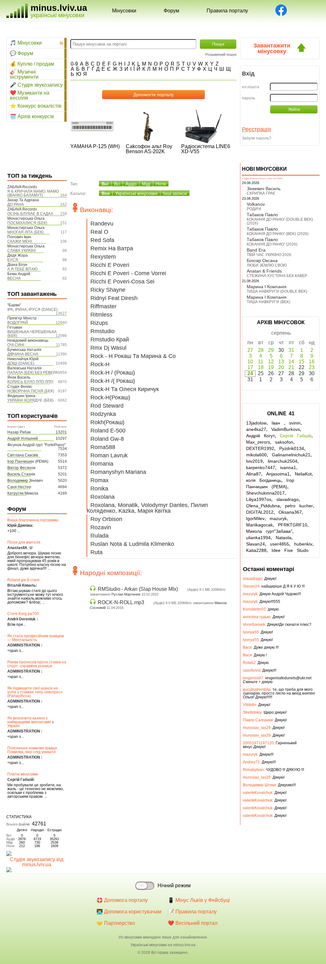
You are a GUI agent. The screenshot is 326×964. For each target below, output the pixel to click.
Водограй (17, 322)
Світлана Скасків (22, 455)
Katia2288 (256, 550)
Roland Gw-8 (107, 439)
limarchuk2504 (282, 461)
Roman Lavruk (109, 455)
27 (250, 350)
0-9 (74, 64)
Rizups (99, 323)
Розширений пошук (221, 54)
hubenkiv (303, 543)
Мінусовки (124, 10)
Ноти (161, 183)
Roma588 (102, 447)
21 (291, 367)
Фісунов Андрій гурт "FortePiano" (36, 445)
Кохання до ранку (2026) (272, 244)
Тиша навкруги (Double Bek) (277, 291)
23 (312, 367)
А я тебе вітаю (22, 269)
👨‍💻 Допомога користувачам (128, 911)
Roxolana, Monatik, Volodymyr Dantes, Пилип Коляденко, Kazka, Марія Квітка (147, 508)
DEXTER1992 (260, 448)
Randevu (101, 223)
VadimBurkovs (285, 429)
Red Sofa (102, 240)
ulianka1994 (258, 537)
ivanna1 (288, 467)
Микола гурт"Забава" (269, 531)
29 (271, 350)
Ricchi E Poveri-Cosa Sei (122, 281)
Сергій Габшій (295, 435)
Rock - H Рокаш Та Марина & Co (133, 356)
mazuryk (278, 518)
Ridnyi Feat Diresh (114, 298)
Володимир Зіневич (25, 480)
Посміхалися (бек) (27, 223)
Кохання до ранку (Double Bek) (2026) (280, 221)
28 (261, 350)
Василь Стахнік (21, 474)
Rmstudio (102, 331)
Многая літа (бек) (25, 232)
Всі (105, 183)
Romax (99, 480)
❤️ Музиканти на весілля (29, 95)
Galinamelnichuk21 (291, 454)
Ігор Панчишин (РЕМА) (27, 461)
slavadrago (287, 499)
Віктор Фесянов (21, 468)
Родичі (254, 209)
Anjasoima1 (278, 473)
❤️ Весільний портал (192, 923)
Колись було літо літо (30, 382)
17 (250, 367)
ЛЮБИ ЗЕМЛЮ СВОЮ (267, 265)
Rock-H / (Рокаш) (112, 372)
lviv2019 (254, 461)
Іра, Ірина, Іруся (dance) (32, 309)
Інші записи (175, 193)
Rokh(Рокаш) (107, 422)
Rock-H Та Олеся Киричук (124, 389)
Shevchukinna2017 (265, 493)
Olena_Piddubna (263, 505)
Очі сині (15, 345)
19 (271, 367)
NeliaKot (303, 473)
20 (281, 367)
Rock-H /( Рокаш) (112, 381)
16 (312, 361)
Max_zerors (258, 442)
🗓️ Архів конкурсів (32, 116)
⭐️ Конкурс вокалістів (35, 106)
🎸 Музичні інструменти (24, 74)
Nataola (283, 537)
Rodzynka (103, 414)
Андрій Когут (260, 435)
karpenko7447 (260, 467)
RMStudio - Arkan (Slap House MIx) (138, 589)
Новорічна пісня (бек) (30, 391)
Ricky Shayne (107, 290)
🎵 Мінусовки (26, 43)
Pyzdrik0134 (291, 448)
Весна (14, 278)
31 (291, 350)
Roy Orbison (106, 519)
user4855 (279, 543)
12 (271, 361)
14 (291, 361)
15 (301, 361)
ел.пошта (250, 87)
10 (250, 361)
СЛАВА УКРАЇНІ (21, 250)
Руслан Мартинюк (125, 594)
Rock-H (100, 364)
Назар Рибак (19, 432)
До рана (15, 204)
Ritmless (101, 314)
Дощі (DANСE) (20, 363)
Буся (12, 260)
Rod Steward (107, 406)
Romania (101, 464)
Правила (227, 10)
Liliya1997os (258, 499)
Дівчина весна (22, 354)
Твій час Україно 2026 (269, 255)
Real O (99, 232)
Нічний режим (174, 885)
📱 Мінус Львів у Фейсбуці (199, 900)
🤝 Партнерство (115, 923)
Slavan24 (255, 543)
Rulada (99, 535)
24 (250, 373)
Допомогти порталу (153, 94)
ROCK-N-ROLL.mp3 (121, 602)
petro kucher (299, 505)
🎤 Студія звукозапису (36, 85)
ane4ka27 (256, 429)
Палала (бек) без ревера (32, 372)
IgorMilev (255, 518)
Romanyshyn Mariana (118, 472)
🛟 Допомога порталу (122, 900)
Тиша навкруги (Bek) (268, 302)
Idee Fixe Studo (290, 550)
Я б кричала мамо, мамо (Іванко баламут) (33, 193)
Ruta (96, 552)
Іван (278, 422)
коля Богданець (263, 480)
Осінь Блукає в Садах (30, 213)
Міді (146, 183)
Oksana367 (290, 512)
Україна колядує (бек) (30, 400)
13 (281, 361)
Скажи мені (19, 241)
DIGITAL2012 (259, 512)
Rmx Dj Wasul (108, 348)
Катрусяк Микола (22, 493)
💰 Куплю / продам (32, 64)
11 (260, 361)
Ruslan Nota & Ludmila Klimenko (132, 544)
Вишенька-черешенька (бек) (32, 334)
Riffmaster (103, 306)
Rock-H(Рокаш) (110, 397)
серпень (281, 333)
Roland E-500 (107, 430)
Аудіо (131, 183)
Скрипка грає (261, 193)
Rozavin (100, 527)
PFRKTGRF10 (292, 524)
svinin (295, 422)
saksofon (284, 442)
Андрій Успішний (22, 438)
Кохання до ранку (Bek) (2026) (277, 234)
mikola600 (256, 454)
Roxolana (102, 497)
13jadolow (256, 422)
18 (261, 367)
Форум (171, 10)
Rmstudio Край (109, 339)
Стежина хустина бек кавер (277, 276)
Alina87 (253, 473)
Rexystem (103, 256)
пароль (248, 98)
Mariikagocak (259, 524)
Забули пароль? (256, 138)
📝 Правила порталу (192, 911)
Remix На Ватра (111, 248)
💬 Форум (21, 53)
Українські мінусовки (136, 193)
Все (106, 193)
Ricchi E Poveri (109, 265)
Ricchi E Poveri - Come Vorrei (128, 273)
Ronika (99, 488)
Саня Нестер (19, 487)
